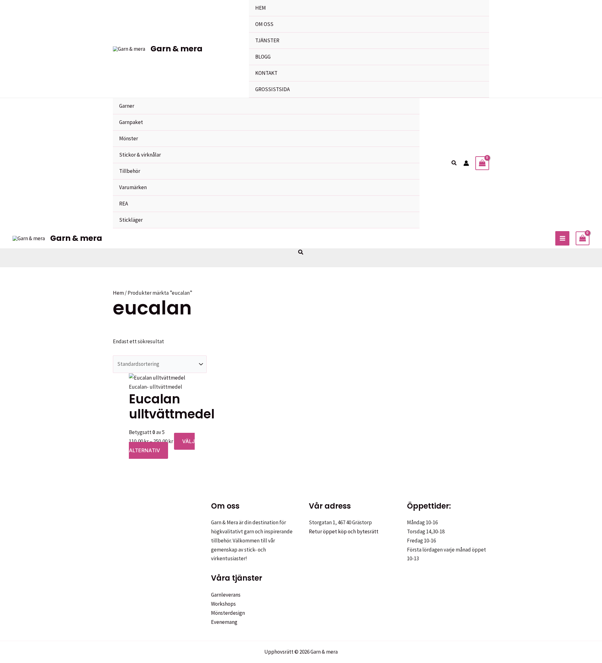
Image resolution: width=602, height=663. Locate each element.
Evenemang (224, 622)
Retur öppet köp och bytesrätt (343, 531)
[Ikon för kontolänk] (466, 163)
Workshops (223, 603)
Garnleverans (225, 594)
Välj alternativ (162, 445)
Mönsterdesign (228, 612)
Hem (118, 292)
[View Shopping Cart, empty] (482, 163)
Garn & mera (176, 48)
